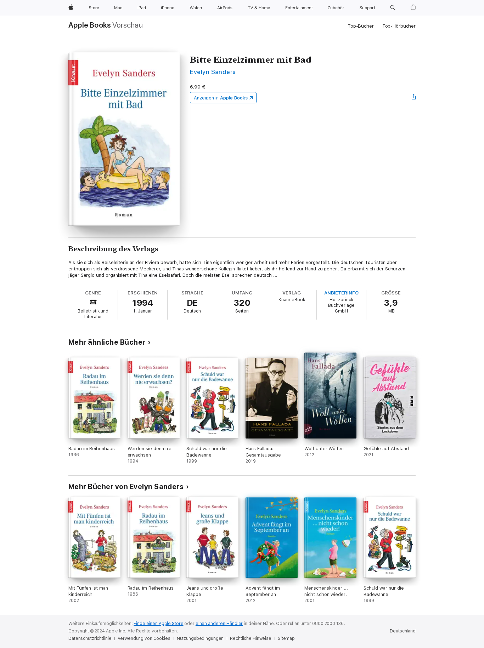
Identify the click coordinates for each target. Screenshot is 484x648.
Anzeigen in (221, 98)
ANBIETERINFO (341, 293)
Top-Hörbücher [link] (399, 26)
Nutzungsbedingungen (200, 638)
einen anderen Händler (219, 623)
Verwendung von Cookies (144, 638)
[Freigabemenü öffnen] (414, 98)
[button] (392, 8)
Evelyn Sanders (213, 71)
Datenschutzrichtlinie (89, 638)
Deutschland (403, 631)
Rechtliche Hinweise (250, 638)
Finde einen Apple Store (158, 623)
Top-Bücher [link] (361, 26)
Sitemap (286, 638)
